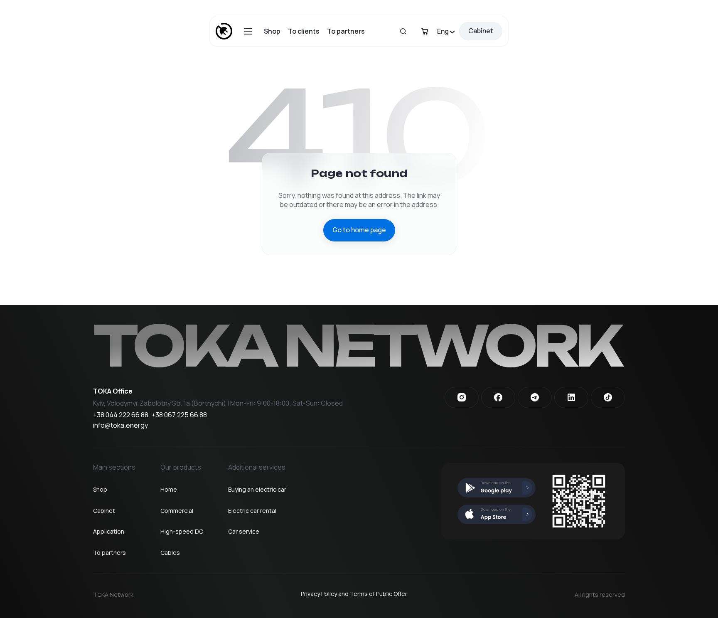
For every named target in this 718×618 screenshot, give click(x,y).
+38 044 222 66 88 (120, 415)
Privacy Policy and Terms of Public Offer (354, 594)
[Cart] (425, 31)
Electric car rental (252, 510)
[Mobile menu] (248, 31)
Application (108, 531)
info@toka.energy (120, 425)
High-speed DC (181, 531)
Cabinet (480, 30)
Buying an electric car (257, 489)
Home (168, 489)
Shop (272, 31)
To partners (346, 31)
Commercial (176, 510)
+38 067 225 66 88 (179, 415)
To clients (304, 31)
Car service (243, 531)
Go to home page (359, 229)
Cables (170, 552)
